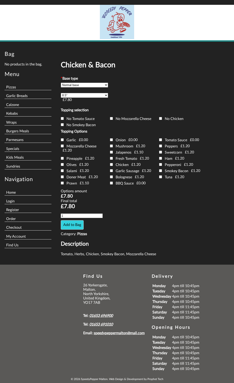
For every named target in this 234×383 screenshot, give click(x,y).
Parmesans (15, 140)
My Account (16, 236)
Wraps (11, 122)
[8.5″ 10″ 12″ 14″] (84, 95)
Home (11, 192)
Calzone (12, 105)
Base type (69, 78)
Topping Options (74, 131)
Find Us (12, 245)
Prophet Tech (155, 379)
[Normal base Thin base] (84, 85)
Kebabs (12, 113)
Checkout (14, 227)
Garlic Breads (17, 96)
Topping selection (75, 110)
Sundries (13, 166)
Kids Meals (15, 157)
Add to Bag (72, 225)
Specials (12, 149)
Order (11, 219)
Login (10, 201)
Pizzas (11, 87)
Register (12, 210)
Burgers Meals (17, 131)
